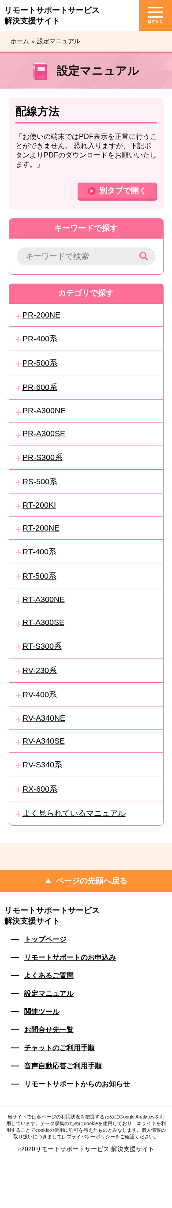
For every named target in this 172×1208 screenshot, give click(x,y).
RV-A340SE (43, 741)
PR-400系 (39, 338)
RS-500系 (39, 481)
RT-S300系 (42, 646)
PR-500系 (39, 363)
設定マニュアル (49, 993)
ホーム (20, 41)
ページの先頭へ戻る (91, 880)
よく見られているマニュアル (74, 813)
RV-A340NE (43, 718)
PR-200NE (41, 314)
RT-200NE (41, 528)
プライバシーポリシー (91, 1136)
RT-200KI (39, 505)
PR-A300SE (43, 433)
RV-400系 (39, 694)
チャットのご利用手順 (59, 1047)
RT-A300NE (43, 599)
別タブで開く (123, 190)
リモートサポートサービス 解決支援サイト (52, 15)
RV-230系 (39, 670)
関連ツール (42, 1011)
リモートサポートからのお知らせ (77, 1084)
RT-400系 (39, 551)
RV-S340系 (42, 764)
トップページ (45, 939)
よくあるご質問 (49, 975)
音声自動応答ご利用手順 (63, 1066)
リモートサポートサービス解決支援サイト (52, 915)
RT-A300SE (43, 622)
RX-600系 (39, 789)
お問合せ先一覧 (49, 1029)
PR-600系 (39, 387)
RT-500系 (39, 576)
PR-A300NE (44, 410)
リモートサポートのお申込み (70, 957)
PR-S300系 (42, 457)
